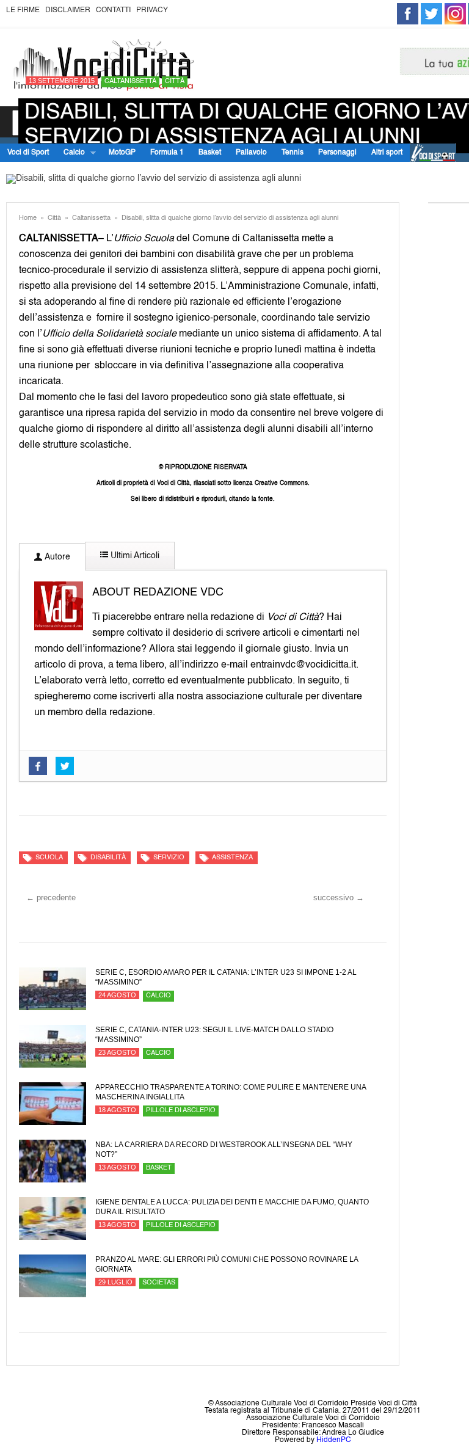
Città (174, 81)
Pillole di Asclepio (181, 1110)
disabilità (108, 857)
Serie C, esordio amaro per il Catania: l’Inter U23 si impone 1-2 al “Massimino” (226, 977)
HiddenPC (333, 1440)
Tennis (293, 152)
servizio (168, 857)
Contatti (113, 10)
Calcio (70, 153)
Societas (158, 1283)
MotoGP (122, 152)
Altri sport (386, 152)
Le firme (23, 10)
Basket (209, 152)
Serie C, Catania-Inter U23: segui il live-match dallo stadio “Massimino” (214, 1034)
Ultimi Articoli (133, 556)
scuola (49, 857)
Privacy (152, 10)
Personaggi (337, 152)
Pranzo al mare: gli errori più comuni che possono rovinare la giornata (226, 1264)
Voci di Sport (28, 152)
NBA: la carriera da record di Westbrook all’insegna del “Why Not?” (223, 1149)
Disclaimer (67, 10)
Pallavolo (251, 152)
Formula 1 (167, 152)
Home (28, 218)
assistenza (232, 857)
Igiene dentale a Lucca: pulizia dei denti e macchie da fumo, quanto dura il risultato (232, 1207)
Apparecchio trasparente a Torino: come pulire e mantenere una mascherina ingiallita (230, 1092)
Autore (56, 557)
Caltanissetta (130, 81)
